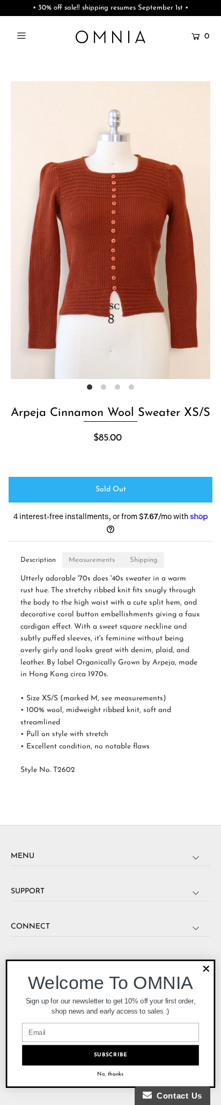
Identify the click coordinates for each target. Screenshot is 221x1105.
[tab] (38, 560)
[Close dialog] (206, 969)
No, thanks (110, 1074)
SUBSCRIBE (111, 1055)
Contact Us (177, 1095)
